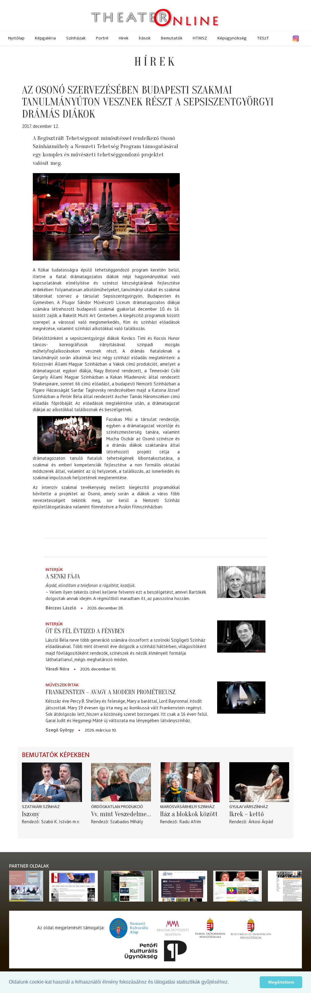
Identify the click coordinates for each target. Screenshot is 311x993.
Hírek (123, 38)
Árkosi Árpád (260, 821)
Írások (145, 38)
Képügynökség (232, 38)
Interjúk (54, 569)
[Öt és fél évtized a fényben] (241, 636)
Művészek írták (62, 685)
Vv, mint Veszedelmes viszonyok (121, 814)
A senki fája (63, 576)
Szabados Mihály (126, 821)
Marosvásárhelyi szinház (187, 807)
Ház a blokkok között (189, 814)
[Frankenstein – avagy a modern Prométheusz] (241, 697)
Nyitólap (16, 38)
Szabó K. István (56, 821)
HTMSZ (200, 38)
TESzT (263, 38)
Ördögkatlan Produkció (117, 807)
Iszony (30, 814)
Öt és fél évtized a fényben (85, 631)
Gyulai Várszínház (248, 807)
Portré (102, 38)
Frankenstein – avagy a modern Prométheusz (111, 692)
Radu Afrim (190, 821)
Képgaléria (45, 38)
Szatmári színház (41, 807)
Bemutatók (172, 38)
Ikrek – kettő (246, 814)
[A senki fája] (241, 582)
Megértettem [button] (281, 982)
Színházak (76, 38)
